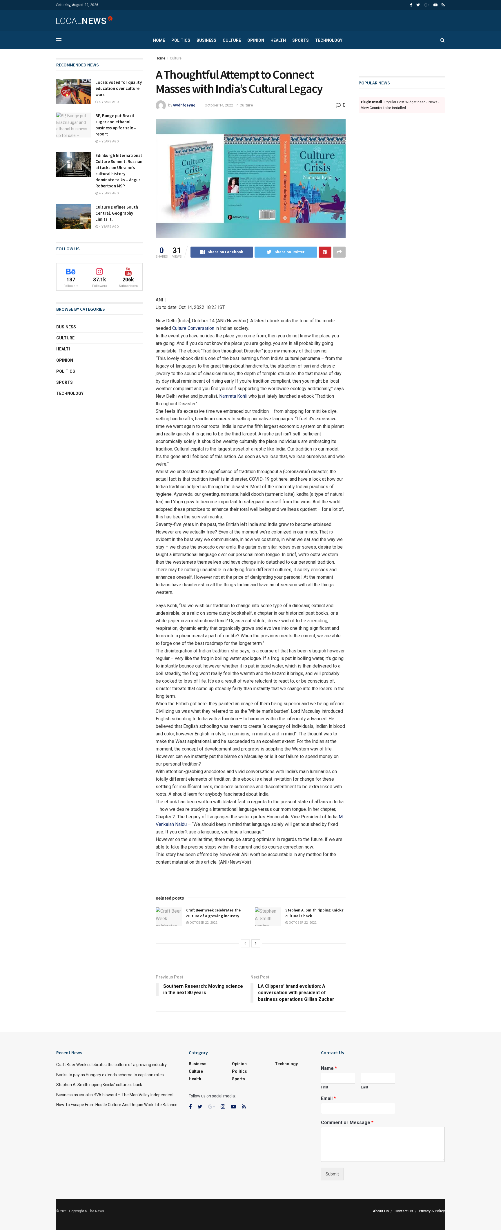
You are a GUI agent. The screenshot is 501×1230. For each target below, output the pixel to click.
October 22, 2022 (203, 923)
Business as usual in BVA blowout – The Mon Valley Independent (115, 1094)
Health (278, 40)
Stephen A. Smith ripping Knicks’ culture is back (99, 1084)
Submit (332, 1174)
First (324, 1087)
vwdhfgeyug (184, 105)
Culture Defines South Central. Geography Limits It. (116, 213)
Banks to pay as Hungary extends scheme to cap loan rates (110, 1074)
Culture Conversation (193, 328)
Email (328, 1098)
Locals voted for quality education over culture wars (118, 88)
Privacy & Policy (432, 1211)
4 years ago (108, 102)
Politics (180, 40)
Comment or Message (347, 1122)
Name (329, 1068)
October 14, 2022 (219, 105)
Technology (328, 40)
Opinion (255, 40)
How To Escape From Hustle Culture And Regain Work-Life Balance (116, 1104)
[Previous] (245, 943)
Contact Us (404, 1211)
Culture (232, 40)
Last (364, 1087)
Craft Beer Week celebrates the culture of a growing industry (213, 912)
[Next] (255, 943)
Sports (300, 40)
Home (159, 40)
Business (206, 40)
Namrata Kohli (233, 396)
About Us (381, 1211)
